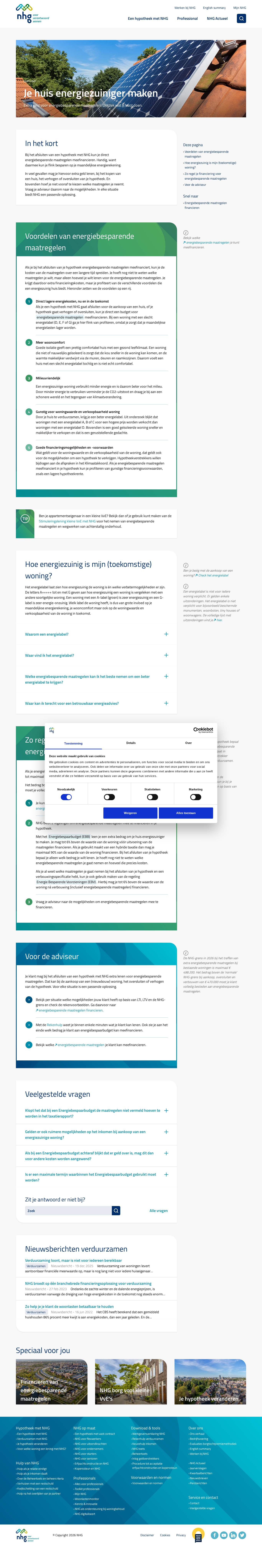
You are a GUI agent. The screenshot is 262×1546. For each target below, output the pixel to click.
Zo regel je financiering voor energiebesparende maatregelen (206, 176)
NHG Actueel (217, 18)
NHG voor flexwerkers (88, 1439)
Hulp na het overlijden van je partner (39, 1493)
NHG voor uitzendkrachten (91, 1444)
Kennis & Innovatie (86, 1504)
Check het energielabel (213, 575)
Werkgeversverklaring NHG (148, 1434)
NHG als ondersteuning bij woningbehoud (99, 1509)
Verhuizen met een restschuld (35, 1483)
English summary (214, 7)
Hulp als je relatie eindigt (32, 1469)
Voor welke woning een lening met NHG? (41, 1449)
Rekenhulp (54, 1024)
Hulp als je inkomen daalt (32, 1473)
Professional (187, 18)
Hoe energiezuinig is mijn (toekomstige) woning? (210, 165)
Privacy (181, 1535)
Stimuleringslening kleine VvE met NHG (67, 521)
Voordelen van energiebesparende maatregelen (207, 154)
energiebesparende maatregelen (207, 242)
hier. (219, 620)
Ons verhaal (197, 1434)
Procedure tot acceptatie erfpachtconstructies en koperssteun (154, 1465)
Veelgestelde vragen (202, 1508)
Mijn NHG (239, 7)
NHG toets (138, 1449)
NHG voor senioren (86, 1458)
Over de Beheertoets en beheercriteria (40, 1478)
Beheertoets (139, 1454)
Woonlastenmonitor (87, 1499)
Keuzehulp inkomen (144, 1444)
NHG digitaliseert (85, 1514)
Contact (194, 1503)
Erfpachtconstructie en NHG (92, 1463)
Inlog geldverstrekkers (145, 1458)
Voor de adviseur (195, 184)
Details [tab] (131, 742)
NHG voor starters (85, 1454)
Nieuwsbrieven (199, 1478)
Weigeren (130, 813)
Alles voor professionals (89, 1484)
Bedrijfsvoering (199, 1439)
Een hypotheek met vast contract (95, 1434)
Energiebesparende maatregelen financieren (206, 205)
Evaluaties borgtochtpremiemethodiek (213, 1444)
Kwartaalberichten (201, 1473)
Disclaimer (147, 1535)
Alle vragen (159, 1211)
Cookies (165, 1535)
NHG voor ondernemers (89, 1449)
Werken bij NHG (185, 7)
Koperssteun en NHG (87, 1468)
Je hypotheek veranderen (32, 1444)
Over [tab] (188, 742)
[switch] (109, 797)
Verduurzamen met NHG (32, 1439)
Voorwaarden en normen (147, 1483)
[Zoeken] (241, 18)
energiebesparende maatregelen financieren (71, 1010)
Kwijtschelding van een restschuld (37, 1488)
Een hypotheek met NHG (148, 18)
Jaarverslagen (198, 1468)
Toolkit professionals (87, 1489)
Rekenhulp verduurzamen (148, 1439)
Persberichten (198, 1483)
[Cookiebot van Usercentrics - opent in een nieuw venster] (196, 730)
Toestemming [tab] (73, 743)
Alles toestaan (185, 813)
